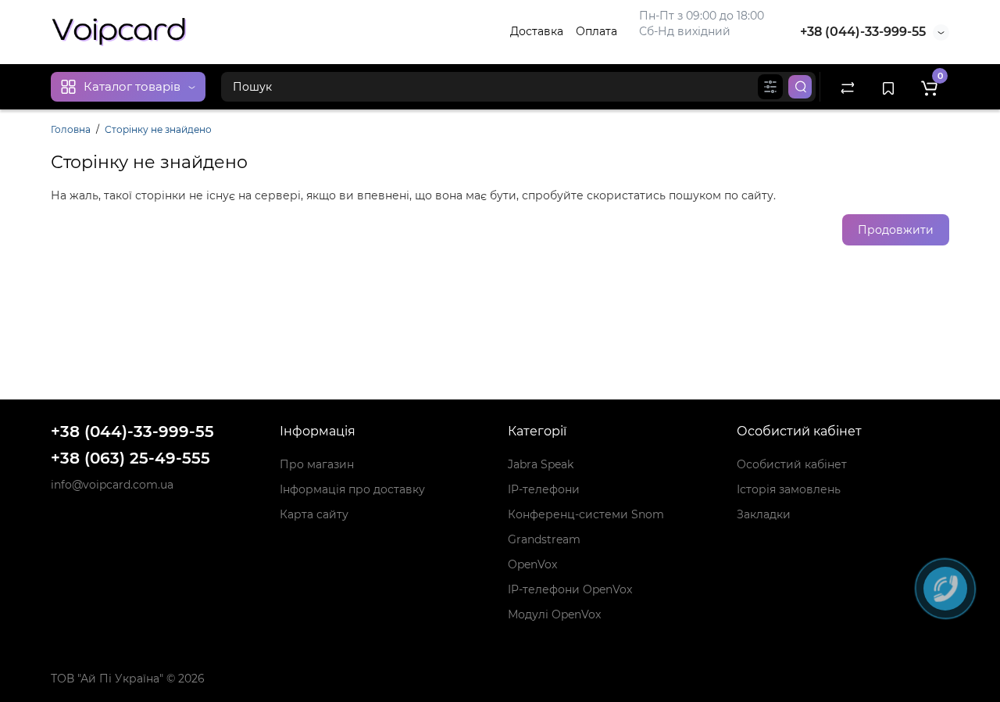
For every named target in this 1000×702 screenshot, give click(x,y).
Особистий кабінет (792, 464)
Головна (71, 129)
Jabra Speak (540, 464)
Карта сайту (314, 514)
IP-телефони (544, 489)
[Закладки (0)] (888, 86)
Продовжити (896, 230)
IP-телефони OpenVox (570, 589)
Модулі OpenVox (554, 614)
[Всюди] (770, 86)
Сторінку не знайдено (158, 129)
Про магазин (317, 464)
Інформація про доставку (352, 489)
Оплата (596, 31)
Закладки (764, 514)
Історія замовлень (789, 489)
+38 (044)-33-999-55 (863, 31)
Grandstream (544, 539)
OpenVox (532, 564)
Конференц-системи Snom (586, 514)
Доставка (536, 31)
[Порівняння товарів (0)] (847, 86)
